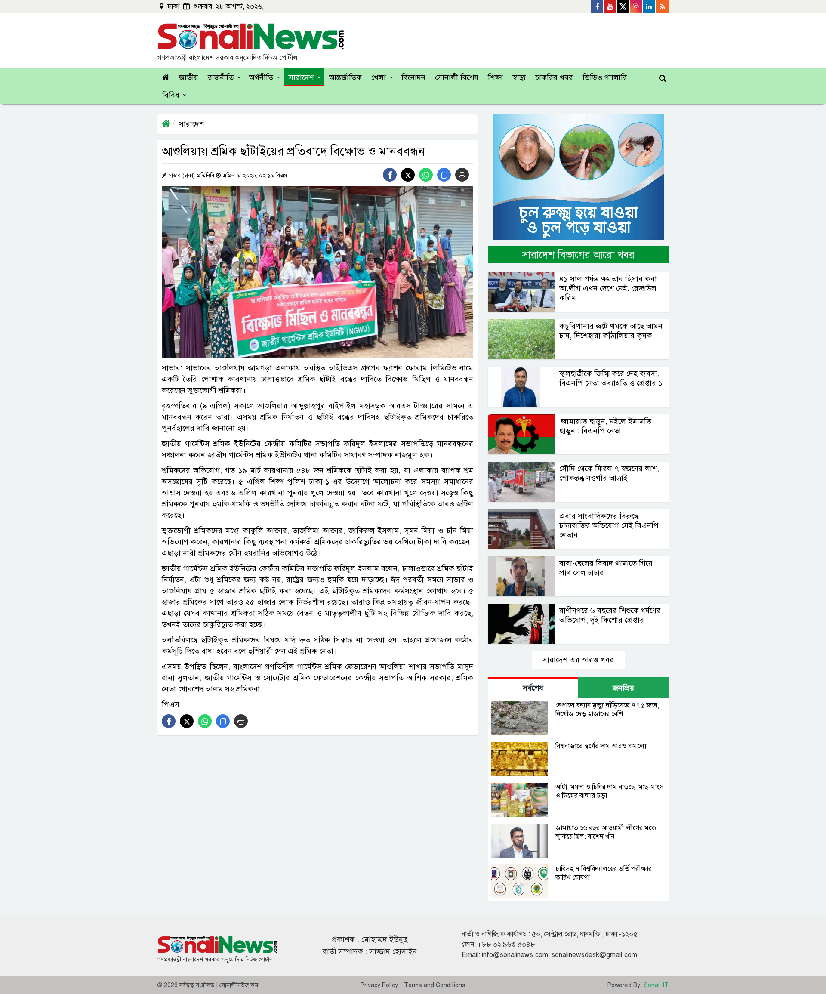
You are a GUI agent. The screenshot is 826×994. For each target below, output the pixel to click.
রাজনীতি (221, 77)
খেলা (378, 77)
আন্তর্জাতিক (345, 77)
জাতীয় (188, 77)
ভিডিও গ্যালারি (605, 77)
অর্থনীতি (261, 77)
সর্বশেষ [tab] (533, 688)
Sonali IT (656, 985)
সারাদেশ (301, 77)
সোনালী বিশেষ (456, 77)
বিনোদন (413, 77)
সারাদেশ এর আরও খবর (578, 659)
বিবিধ (170, 95)
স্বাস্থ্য (519, 77)
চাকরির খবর (554, 77)
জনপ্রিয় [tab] (623, 688)
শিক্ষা (495, 77)
